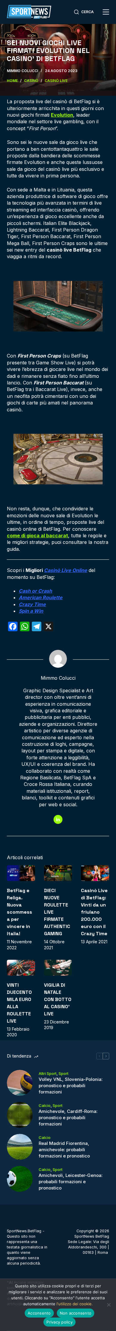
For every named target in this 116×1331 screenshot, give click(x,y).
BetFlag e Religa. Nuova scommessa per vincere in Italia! (19, 912)
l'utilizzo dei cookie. (75, 1303)
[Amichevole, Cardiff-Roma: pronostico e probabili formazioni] (20, 1115)
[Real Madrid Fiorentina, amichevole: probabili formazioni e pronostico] (20, 1147)
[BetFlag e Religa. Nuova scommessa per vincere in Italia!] (21, 873)
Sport (63, 1073)
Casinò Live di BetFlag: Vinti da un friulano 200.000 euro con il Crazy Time (94, 912)
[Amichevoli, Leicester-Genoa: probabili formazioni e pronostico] (20, 1179)
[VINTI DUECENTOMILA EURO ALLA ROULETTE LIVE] (21, 968)
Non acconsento (76, 1313)
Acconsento (39, 1313)
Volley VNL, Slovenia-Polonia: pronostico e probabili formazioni (71, 1085)
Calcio (45, 1105)
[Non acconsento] (109, 1305)
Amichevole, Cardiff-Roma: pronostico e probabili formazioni (68, 1117)
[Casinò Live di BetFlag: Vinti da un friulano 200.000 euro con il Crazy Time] (95, 873)
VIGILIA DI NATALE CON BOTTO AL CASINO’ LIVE (57, 999)
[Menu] (106, 12)
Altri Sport (48, 1073)
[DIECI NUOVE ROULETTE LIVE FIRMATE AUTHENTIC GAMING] (58, 873)
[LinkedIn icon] (58, 819)
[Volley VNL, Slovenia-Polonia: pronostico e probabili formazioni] (20, 1083)
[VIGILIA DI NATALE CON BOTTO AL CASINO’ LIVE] (58, 968)
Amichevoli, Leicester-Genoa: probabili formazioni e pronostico (71, 1181)
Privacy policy (59, 1322)
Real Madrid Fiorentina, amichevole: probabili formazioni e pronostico (64, 1149)
